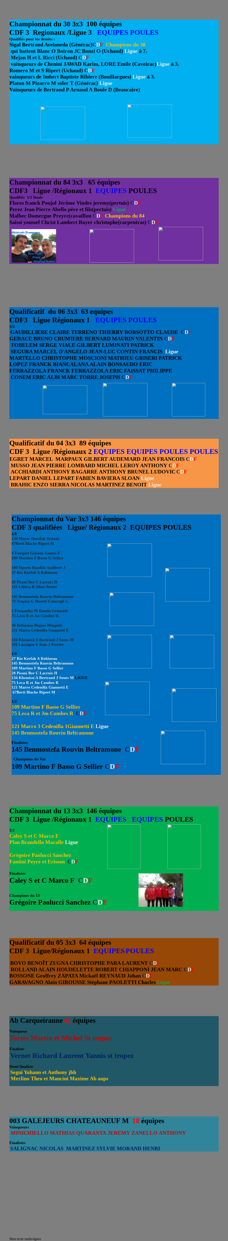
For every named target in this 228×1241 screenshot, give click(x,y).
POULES (144, 32)
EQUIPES (112, 32)
